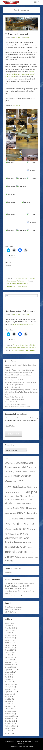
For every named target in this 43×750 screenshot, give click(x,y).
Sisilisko (30, 547)
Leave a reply (22, 286)
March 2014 (8, 706)
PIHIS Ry (7, 514)
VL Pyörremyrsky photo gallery (18, 34)
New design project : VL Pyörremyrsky (21, 311)
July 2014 (8, 696)
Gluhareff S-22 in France (13, 402)
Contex (23, 472)
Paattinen (32, 508)
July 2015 (8, 674)
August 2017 (9, 652)
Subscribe (13, 433)
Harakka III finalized (17, 596)
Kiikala (8, 503)
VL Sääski (29, 557)
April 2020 (8, 625)
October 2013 (9, 714)
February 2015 (9, 684)
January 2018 (9, 647)
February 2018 (9, 645)
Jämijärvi (31, 492)
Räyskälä (8, 547)
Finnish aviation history (21, 278)
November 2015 (10, 665)
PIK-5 (13, 513)
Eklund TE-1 (29, 472)
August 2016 (9, 660)
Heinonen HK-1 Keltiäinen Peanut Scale (18, 375)
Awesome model (15, 467)
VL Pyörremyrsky (17, 350)
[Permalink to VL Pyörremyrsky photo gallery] (22, 23)
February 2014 (9, 709)
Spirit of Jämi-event (11, 377)
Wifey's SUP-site (10, 612)
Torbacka (11, 551)
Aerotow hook (26, 463)
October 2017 (9, 650)
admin (26, 37)
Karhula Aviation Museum (16, 496)
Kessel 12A (28, 499)
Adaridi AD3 (14, 463)
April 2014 (8, 704)
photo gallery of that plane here (22, 324)
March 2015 (8, 682)
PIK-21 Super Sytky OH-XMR (19, 586)
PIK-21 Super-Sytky (12, 534)
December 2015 (10, 662)
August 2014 (9, 694)
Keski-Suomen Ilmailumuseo (16, 283)
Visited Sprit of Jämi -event (14, 397)
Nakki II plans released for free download (18, 372)
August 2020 (9, 623)
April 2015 (8, 679)
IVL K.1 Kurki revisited (12, 387)
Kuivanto (16, 503)
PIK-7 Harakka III (13, 519)
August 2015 (9, 672)
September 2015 (10, 670)
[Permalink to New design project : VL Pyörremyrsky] (22, 300)
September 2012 (10, 726)
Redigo (27, 542)
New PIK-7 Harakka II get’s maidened (17, 407)
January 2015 (9, 687)
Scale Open (19, 546)
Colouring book (12, 471)
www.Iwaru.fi (31, 348)
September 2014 (10, 692)
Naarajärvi (11, 508)
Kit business (21, 348)
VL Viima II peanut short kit (14, 380)
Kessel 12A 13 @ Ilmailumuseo (15, 404)
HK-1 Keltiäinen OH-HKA (19, 588)
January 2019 (9, 635)
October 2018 (9, 638)
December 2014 (10, 689)
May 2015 (8, 677)
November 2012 (10, 721)
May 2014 (8, 701)
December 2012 (10, 719)
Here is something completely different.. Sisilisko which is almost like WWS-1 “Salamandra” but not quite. (21, 392)
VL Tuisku (35, 557)
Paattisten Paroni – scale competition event (19, 370)
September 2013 (10, 716)
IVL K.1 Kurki (18, 492)
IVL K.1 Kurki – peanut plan (14, 385)
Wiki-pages (16, 105)
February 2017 (9, 657)
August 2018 (9, 640)
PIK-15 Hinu (13, 524)
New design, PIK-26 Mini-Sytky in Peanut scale (20, 382)
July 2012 (8, 731)
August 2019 (9, 630)
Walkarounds (21, 281)
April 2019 (8, 633)
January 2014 (9, 711)
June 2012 (8, 733)
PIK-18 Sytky (25, 529)
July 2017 (8, 655)
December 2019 (10, 628)
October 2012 (9, 723)
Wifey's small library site (13, 609)
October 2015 (9, 667)
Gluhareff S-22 (26, 487)
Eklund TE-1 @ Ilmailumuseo (14, 399)
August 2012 (9, 728)
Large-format (26, 503)
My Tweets (8, 572)
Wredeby (9, 561)
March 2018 (8, 643)
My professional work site (13, 607)
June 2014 (8, 699)
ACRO (7, 463)
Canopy (31, 467)
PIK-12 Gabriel (27, 519)
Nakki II (22, 508)
